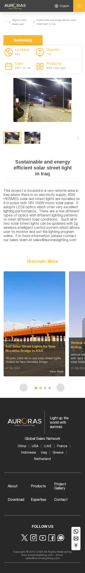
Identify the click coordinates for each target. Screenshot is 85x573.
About (12, 486)
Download (16, 499)
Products (38, 486)
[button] (78, 138)
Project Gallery (60, 486)
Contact (61, 499)
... (6, 21)
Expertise (38, 499)
